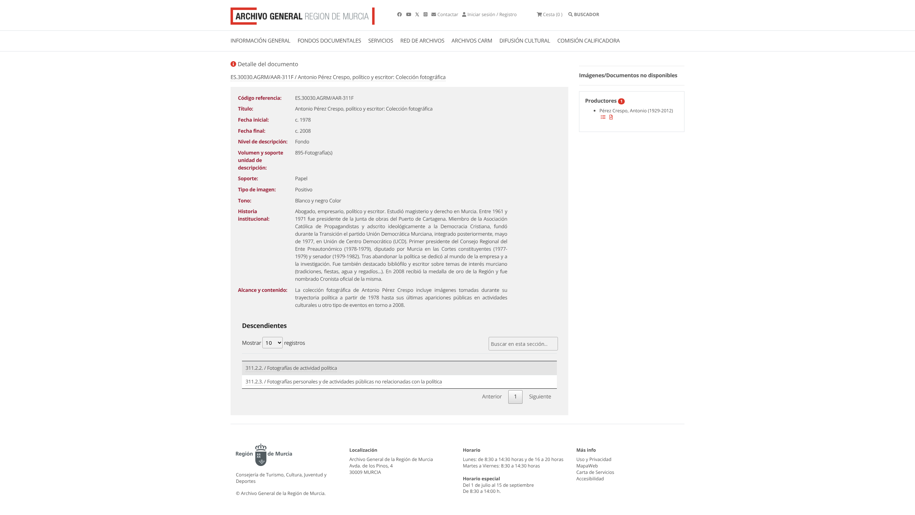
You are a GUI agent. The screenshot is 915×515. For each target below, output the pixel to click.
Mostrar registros (273, 343)
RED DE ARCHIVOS (422, 40)
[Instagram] (426, 14)
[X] (418, 14)
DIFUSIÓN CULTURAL (524, 40)
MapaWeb (587, 465)
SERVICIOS (380, 40)
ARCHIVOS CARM (471, 40)
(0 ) (553, 14)
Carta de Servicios (595, 472)
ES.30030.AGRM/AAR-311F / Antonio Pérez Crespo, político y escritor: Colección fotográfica (338, 77)
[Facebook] (400, 14)
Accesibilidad (590, 478)
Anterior (492, 396)
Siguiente (540, 396)
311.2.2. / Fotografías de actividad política (291, 368)
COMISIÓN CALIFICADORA (588, 40)
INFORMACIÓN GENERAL (260, 40)
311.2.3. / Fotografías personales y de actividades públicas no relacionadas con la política (344, 381)
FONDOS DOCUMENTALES (329, 40)
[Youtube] (409, 14)
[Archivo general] (303, 14)
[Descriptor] (611, 117)
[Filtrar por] (603, 117)
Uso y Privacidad (594, 459)
